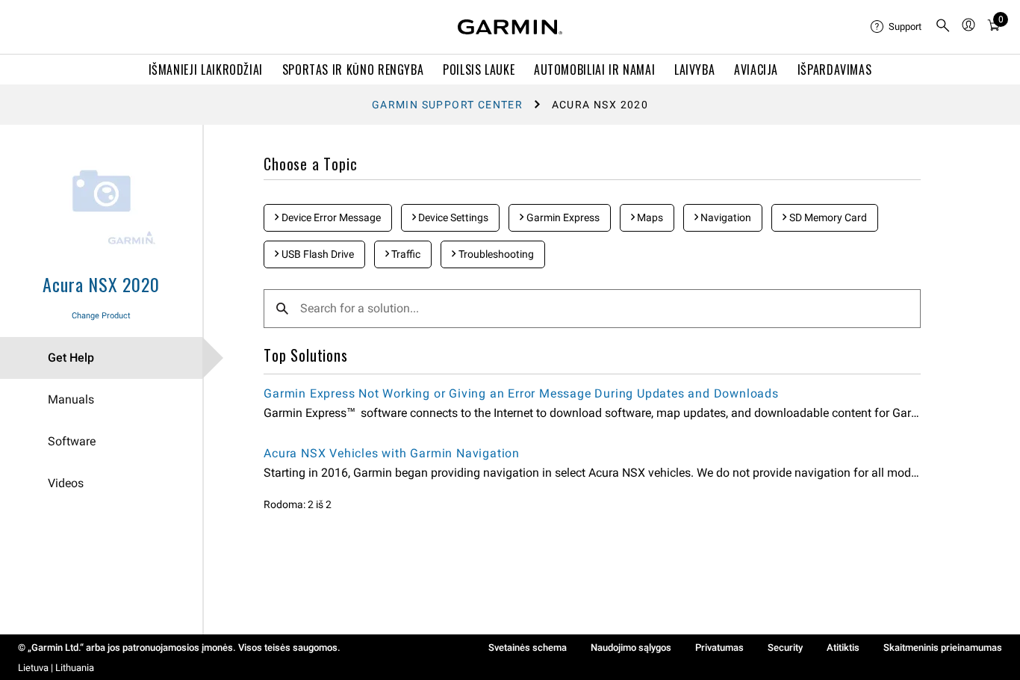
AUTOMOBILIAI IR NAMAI (594, 69)
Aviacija (756, 69)
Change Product (101, 316)
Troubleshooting (495, 254)
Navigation (724, 217)
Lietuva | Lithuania (56, 667)
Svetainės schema (527, 647)
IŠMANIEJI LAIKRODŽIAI (206, 69)
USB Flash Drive (316, 254)
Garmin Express (562, 217)
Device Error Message (330, 217)
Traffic (404, 254)
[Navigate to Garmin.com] (510, 27)
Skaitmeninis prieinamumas (942, 647)
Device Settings (452, 217)
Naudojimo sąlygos (631, 647)
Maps (649, 217)
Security (785, 647)
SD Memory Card (827, 217)
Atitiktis (843, 647)
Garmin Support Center (447, 105)
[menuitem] (897, 27)
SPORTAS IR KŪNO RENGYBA (353, 69)
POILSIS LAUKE (478, 69)
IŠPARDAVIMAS (834, 69)
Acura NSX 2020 (101, 284)
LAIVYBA (694, 69)
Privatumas (719, 647)
